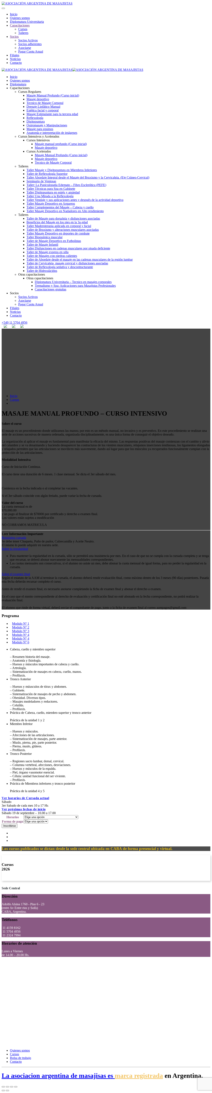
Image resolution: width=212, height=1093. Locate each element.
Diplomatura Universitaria (27, 21)
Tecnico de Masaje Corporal (44, 103)
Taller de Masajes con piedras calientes (51, 256)
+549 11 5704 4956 (14, 322)
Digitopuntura (35, 121)
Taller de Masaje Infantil (42, 244)
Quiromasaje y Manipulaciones (46, 125)
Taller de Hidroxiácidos (41, 270)
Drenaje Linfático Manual (43, 106)
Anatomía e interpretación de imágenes (51, 132)
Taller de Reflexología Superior (46, 174)
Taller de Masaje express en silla (47, 252)
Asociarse (24, 48)
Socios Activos (28, 40)
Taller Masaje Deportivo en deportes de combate (58, 233)
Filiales (14, 55)
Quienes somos (20, 18)
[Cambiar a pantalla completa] (11, 1086)
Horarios (12, 817)
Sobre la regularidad (15, 549)
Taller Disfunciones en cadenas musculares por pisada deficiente (68, 248)
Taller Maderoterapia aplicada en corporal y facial (58, 226)
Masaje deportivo (37, 99)
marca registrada (139, 1075)
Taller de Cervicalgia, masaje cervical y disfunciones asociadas (67, 263)
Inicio (13, 14)
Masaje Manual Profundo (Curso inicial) (52, 95)
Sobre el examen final (16, 574)
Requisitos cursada (14, 537)
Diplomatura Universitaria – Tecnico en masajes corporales (73, 282)
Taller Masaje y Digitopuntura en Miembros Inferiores (61, 170)
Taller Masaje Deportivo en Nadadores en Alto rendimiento (65, 211)
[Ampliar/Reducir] (15, 1086)
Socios (14, 36)
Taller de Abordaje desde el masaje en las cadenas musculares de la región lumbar (79, 259)
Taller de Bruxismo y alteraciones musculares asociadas (62, 229)
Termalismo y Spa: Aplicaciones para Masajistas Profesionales (75, 285)
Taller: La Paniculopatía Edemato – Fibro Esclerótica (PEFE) (66, 185)
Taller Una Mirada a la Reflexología (49, 196)
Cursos (22, 29)
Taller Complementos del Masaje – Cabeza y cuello (60, 207)
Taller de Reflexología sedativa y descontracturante (59, 267)
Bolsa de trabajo (20, 1058)
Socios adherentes (30, 44)
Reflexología (34, 118)
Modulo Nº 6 (20, 642)
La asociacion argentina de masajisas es (58, 1075)
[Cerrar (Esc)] (3, 1086)
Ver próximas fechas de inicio (24, 809)
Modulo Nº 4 (20, 635)
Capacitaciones (20, 25)
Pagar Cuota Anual (30, 51)
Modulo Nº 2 (20, 627)
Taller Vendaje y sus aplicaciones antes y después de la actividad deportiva (74, 200)
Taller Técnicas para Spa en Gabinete (50, 188)
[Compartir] (7, 1086)
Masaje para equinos (39, 129)
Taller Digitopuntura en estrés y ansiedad (53, 192)
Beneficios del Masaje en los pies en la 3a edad (57, 222)
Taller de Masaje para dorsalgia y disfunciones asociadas (63, 218)
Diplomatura (18, 84)
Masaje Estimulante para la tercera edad (52, 114)
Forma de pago (12, 821)
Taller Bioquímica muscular (44, 237)
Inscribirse (9, 825)
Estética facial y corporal (42, 110)
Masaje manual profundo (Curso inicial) (61, 144)
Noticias (15, 59)
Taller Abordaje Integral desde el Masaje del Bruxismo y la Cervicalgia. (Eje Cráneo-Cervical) (87, 177)
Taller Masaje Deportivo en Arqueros (50, 203)
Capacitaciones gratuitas (50, 289)
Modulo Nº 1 (20, 623)
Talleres (23, 33)
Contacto (16, 62)
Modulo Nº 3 (20, 631)
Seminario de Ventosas (41, 181)
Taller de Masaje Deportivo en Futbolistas (53, 241)
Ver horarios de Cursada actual (25, 798)
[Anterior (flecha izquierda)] (3, 1090)
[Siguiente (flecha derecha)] (7, 1090)
